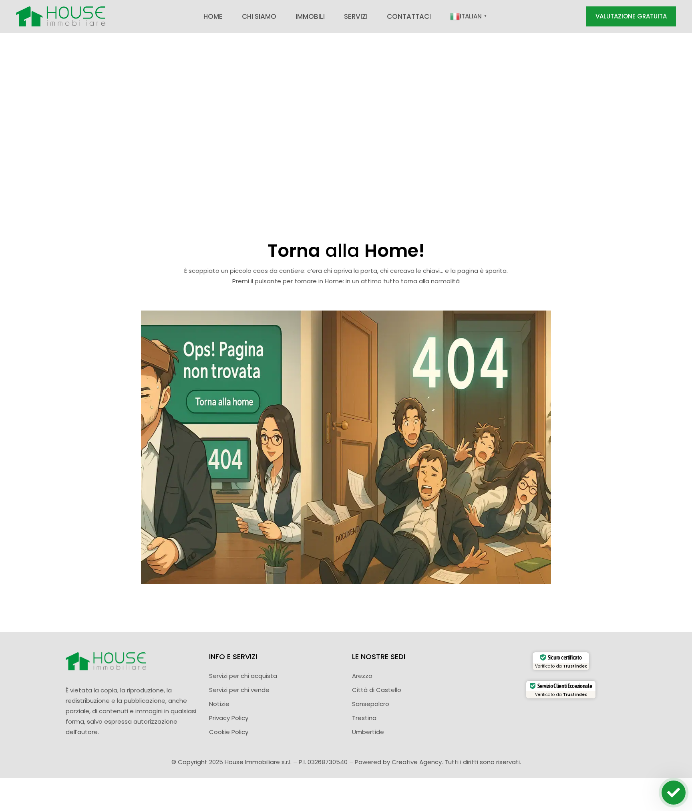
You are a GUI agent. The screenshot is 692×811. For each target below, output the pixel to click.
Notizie (219, 704)
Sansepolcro (370, 704)
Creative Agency (417, 762)
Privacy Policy (228, 718)
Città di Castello (376, 690)
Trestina (364, 718)
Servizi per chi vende (239, 690)
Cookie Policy (228, 732)
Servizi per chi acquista (243, 676)
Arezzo (362, 676)
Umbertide (368, 732)
